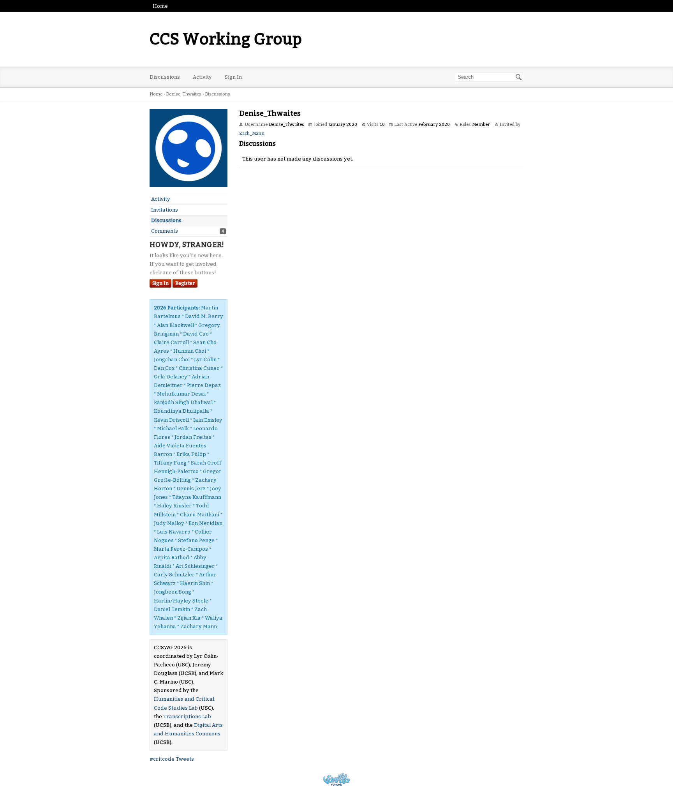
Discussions (165, 77)
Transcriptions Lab (187, 716)
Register (185, 283)
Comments (164, 231)
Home (160, 6)
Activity (202, 77)
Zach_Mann (251, 133)
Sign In (233, 77)
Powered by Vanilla (336, 779)
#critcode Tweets (172, 759)
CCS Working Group (226, 39)
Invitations (164, 210)
